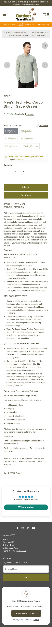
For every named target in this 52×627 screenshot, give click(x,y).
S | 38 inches (10, 131)
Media (5, 539)
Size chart (43, 126)
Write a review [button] (26, 507)
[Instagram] (23, 527)
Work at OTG (8, 542)
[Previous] (7, 65)
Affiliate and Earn (10, 548)
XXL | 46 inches (11, 146)
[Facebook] (17, 527)
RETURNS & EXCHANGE (15, 204)
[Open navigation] (5, 14)
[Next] (45, 65)
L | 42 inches (10, 139)
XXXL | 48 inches (30, 146)
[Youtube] (33, 527)
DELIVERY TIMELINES (14, 207)
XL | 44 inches (27, 139)
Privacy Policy (9, 545)
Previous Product (27, 461)
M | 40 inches (26, 131)
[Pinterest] (28, 527)
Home (5, 32)
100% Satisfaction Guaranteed (16, 551)
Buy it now (26, 195)
